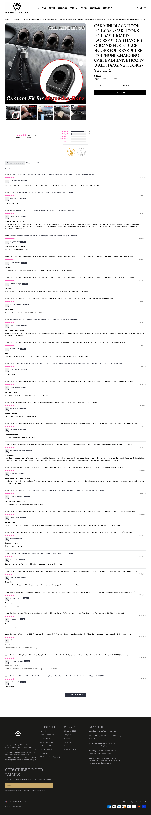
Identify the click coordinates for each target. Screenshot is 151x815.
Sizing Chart (44, 753)
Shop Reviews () (32, 163)
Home (7, 19)
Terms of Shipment (46, 742)
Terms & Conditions (47, 735)
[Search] (137, 8)
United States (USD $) (16, 802)
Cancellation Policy (46, 749)
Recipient (67, 735)
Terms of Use (30, 790)
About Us (67, 742)
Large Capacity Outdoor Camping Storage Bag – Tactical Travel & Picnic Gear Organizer (41, 192)
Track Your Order (70, 749)
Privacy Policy (45, 738)
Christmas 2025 (70, 731)
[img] (26, 135)
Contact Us (68, 746)
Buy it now (120, 93)
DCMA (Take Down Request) (50, 757)
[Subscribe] (50, 785)
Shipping (97, 79)
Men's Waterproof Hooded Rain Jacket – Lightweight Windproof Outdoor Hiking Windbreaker (43, 236)
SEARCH (43, 731)
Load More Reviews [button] (75, 695)
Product (67, 738)
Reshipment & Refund (47, 746)
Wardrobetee (16, 807)
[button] (64, 131)
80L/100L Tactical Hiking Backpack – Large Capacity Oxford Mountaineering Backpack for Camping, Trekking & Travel (52, 174)
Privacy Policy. (41, 790)
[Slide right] (80, 63)
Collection (16, 19)
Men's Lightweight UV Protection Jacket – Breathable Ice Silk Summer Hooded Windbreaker (43, 210)
